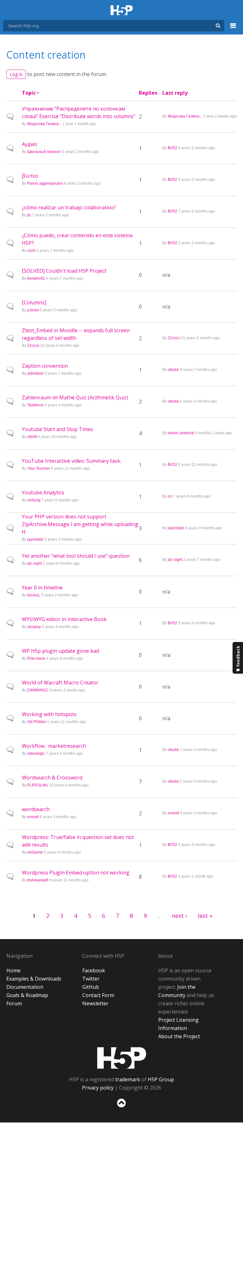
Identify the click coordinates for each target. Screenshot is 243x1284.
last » (205, 915)
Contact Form (98, 995)
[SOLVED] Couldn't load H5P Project (64, 270)
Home (13, 970)
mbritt (32, 437)
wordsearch (36, 809)
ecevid (33, 817)
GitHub (90, 986)
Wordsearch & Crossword (52, 777)
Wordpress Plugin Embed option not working (75, 872)
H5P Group (161, 1079)
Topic (29, 92)
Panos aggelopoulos (45, 183)
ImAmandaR (38, 880)
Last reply (175, 92)
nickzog (33, 500)
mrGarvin (35, 852)
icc (170, 496)
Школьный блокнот (44, 151)
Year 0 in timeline (42, 587)
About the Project (179, 1036)
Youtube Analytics (43, 492)
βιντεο (30, 175)
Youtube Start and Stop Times (57, 429)
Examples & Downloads (33, 978)
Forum (14, 1003)
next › (179, 915)
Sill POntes (36, 722)
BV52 (172, 148)
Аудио (29, 144)
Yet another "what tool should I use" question (76, 555)
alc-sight (34, 563)
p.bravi (33, 310)
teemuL (33, 595)
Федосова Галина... (44, 124)
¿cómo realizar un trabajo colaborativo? (69, 207)
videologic (36, 753)
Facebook (93, 970)
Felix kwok (36, 658)
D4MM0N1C (38, 690)
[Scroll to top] (121, 1108)
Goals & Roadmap (27, 995)
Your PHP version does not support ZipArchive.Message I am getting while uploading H (80, 524)
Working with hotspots (49, 714)
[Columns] (34, 302)
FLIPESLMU (37, 785)
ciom (31, 250)
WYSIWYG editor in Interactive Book (64, 619)
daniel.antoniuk (181, 433)
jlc (29, 215)
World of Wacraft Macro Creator (60, 682)
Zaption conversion (45, 365)
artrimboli (35, 373)
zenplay (34, 627)
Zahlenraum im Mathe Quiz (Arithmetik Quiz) (75, 397)
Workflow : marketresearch (54, 745)
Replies (148, 92)
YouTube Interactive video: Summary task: (71, 460)
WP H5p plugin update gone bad (60, 650)
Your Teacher (38, 468)
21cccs (33, 345)
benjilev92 (36, 278)
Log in (16, 74)
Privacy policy (98, 1087)
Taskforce (35, 405)
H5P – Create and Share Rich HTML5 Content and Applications (121, 10)
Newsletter (95, 1003)
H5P (121, 1058)
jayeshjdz (35, 539)
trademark (127, 1079)
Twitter (91, 978)
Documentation (24, 986)
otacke (173, 369)
